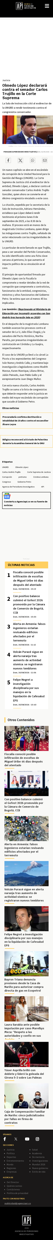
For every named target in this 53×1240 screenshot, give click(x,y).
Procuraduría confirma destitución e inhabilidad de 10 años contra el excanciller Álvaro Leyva (25, 420)
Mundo (10, 1164)
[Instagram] (41, 1139)
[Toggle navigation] (50, 3)
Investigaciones (40, 1160)
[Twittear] (20, 162)
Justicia (6, 80)
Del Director (13, 1182)
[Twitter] (19, 1138)
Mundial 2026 (38, 1164)
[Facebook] (9, 1139)
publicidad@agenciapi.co (18, 1203)
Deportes (11, 1157)
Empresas (12, 1171)
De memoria (38, 1157)
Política (11, 1153)
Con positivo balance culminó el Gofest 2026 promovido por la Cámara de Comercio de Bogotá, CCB (29, 606)
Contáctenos (13, 1189)
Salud (35, 1149)
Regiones (11, 1168)
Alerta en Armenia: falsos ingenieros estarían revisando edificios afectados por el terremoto (29, 634)
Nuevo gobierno (40, 1168)
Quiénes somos (14, 1185)
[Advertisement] (26, 50)
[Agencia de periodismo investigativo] (27, 6)
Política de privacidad (17, 1193)
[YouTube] (30, 1139)
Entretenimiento (15, 1160)
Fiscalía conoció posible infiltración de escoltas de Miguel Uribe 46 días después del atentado (28, 580)
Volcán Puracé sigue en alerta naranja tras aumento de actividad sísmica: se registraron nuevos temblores (28, 662)
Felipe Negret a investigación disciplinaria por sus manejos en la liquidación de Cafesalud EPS (28, 692)
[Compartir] (8, 160)
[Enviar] (32, 160)
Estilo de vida (38, 1171)
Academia (37, 1153)
